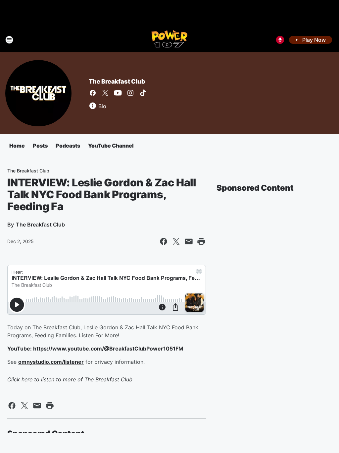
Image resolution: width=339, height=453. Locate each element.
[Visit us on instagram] (130, 93)
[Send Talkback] (280, 40)
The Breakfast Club (117, 81)
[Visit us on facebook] (93, 93)
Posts (40, 145)
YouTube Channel (111, 145)
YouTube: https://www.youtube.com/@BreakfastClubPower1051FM (95, 348)
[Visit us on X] (105, 93)
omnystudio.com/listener (51, 361)
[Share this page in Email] (188, 241)
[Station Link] (170, 39)
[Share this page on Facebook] (163, 241)
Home (17, 145)
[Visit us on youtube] (118, 93)
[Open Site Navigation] (9, 40)
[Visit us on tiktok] (143, 93)
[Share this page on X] (176, 241)
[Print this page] (201, 241)
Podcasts (68, 145)
